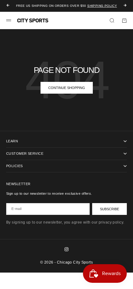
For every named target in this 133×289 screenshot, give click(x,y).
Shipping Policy (102, 5)
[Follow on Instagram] (66, 249)
